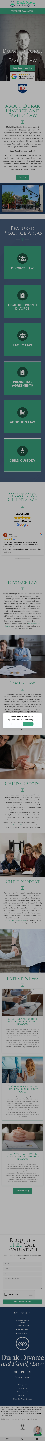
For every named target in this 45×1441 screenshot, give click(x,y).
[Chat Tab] (22, 720)
